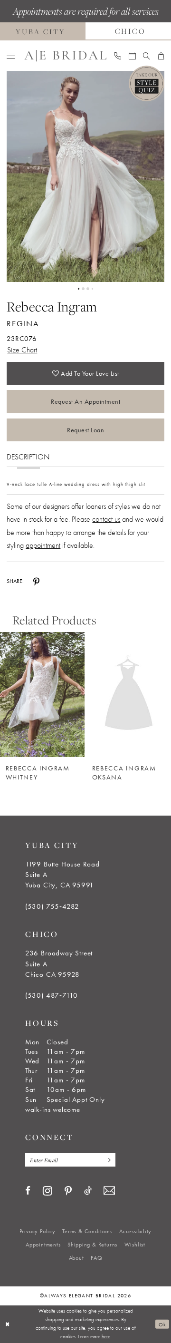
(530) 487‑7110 (51, 995)
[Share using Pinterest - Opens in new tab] (36, 581)
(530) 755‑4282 (52, 906)
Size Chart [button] (22, 350)
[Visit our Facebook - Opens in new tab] (27, 1190)
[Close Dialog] (7, 1324)
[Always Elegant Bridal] (65, 56)
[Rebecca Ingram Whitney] (42, 694)
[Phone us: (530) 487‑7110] (117, 56)
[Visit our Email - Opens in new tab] (109, 1191)
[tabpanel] (85, 176)
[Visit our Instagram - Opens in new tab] (47, 1190)
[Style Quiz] (146, 83)
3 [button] (87, 288)
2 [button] (83, 288)
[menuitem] (11, 55)
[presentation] (128, 694)
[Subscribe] (107, 1160)
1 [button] (78, 288)
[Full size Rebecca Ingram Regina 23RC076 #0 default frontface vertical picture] (85, 176)
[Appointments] (132, 55)
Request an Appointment (85, 401)
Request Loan (85, 430)
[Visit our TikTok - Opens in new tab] (88, 1190)
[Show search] (146, 55)
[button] (11, 55)
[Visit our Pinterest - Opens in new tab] (68, 1191)
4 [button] (92, 288)
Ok (162, 1324)
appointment (43, 545)
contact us (106, 519)
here (106, 1336)
